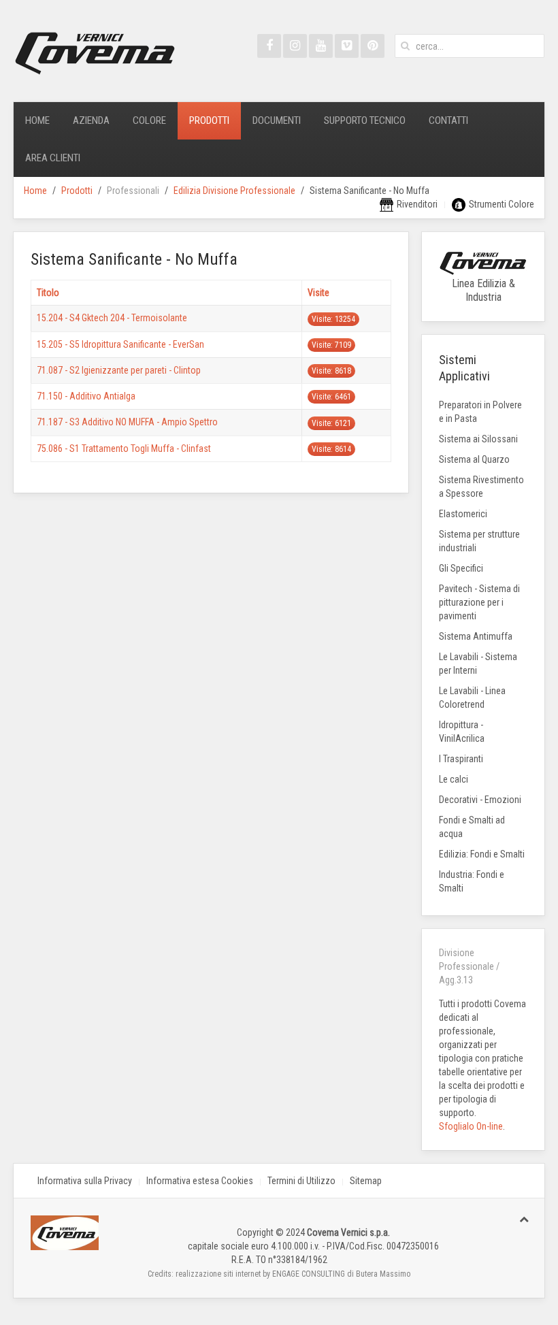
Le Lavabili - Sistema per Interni (478, 663)
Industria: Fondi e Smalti (471, 881)
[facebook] (269, 46)
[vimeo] (347, 46)
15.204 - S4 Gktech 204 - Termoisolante (112, 317)
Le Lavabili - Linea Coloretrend (472, 697)
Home (37, 120)
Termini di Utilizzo (301, 1180)
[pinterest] (372, 46)
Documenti (276, 120)
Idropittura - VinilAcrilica (462, 731)
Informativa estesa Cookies (199, 1180)
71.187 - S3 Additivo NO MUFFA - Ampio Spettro (127, 421)
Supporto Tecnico (365, 120)
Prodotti (209, 120)
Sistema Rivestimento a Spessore (481, 486)
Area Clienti (52, 158)
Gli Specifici (461, 568)
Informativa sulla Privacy (84, 1180)
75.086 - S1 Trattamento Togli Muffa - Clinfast (124, 448)
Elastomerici (463, 513)
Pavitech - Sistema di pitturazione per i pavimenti (479, 602)
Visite (318, 292)
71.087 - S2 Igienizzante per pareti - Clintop (119, 370)
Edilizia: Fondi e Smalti (482, 854)
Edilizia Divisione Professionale (234, 190)
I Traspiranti (461, 758)
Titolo (48, 292)
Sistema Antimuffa (475, 636)
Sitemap (366, 1180)
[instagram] (295, 46)
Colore (149, 120)
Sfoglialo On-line (471, 1126)
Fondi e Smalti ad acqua (472, 827)
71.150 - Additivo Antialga (86, 396)
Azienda (91, 120)
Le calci (453, 779)
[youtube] (321, 46)
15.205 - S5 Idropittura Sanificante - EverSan (120, 344)
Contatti (448, 120)
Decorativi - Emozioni (480, 799)
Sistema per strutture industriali (479, 541)
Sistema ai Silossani (478, 439)
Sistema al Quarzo (474, 459)
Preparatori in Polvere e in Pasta (480, 411)
